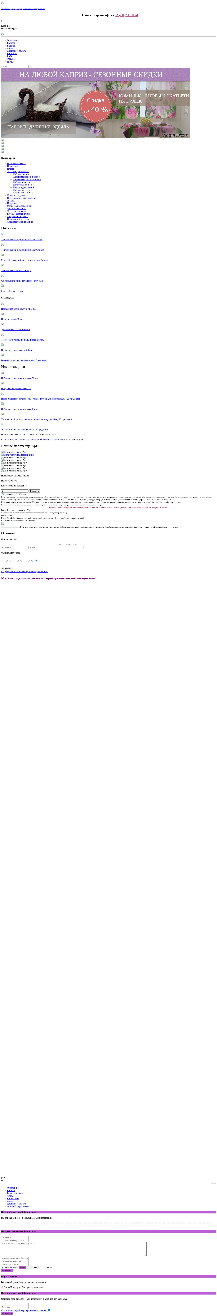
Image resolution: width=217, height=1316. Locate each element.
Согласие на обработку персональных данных (24, 1310)
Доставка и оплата (16, 51)
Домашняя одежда (16, 195)
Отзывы (11, 59)
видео (10, 61)
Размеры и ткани (15, 1193)
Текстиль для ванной (17, 171)
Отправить (7, 1271)
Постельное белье (16, 163)
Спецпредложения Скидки (20, 222)
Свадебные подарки (17, 216)
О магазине (13, 40)
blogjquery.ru (213, 1183)
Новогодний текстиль (18, 219)
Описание (10, 494)
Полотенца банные (22, 184)
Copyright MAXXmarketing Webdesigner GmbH (24, 571)
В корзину (34, 491)
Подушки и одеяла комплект (21, 198)
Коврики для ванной (23, 187)
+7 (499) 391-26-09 (126, 15)
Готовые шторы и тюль (18, 214)
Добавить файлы (9, 1267)
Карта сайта (13, 1198)
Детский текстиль (16, 208)
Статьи (10, 1195)
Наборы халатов (21, 174)
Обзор (22, 1267)
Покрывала (12, 166)
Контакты (12, 53)
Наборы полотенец (22, 182)
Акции (10, 48)
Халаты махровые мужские (27, 179)
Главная (5, 439)
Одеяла (10, 200)
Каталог (11, 43)
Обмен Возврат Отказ (18, 1206)
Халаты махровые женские (26, 176)
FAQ (9, 56)
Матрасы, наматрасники (19, 206)
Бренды (11, 45)
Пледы (10, 169)
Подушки (12, 203)
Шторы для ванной (22, 192)
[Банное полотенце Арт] (14, 457)
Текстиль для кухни (17, 211)
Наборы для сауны (22, 190)
